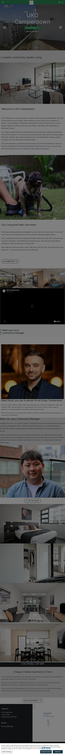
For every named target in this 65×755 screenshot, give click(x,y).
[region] (32, 749)
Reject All (57, 751)
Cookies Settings (6, 751)
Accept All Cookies (46, 751)
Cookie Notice (46, 748)
